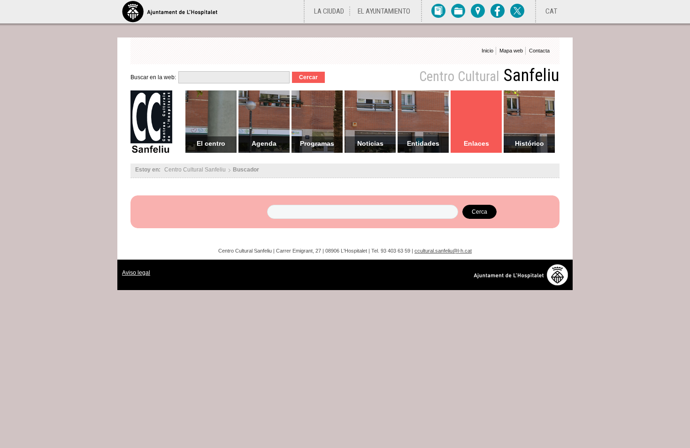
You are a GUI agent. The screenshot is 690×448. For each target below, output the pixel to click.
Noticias (370, 143)
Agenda (264, 143)
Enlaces (476, 143)
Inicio (487, 50)
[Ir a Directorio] (438, 10)
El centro (211, 143)
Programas (317, 143)
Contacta (539, 50)
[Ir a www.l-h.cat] (523, 283)
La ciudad (329, 11)
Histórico (529, 143)
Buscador (246, 169)
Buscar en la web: (153, 77)
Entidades (423, 143)
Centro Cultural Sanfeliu (195, 169)
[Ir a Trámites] (458, 10)
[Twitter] (517, 10)
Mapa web (511, 50)
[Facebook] (498, 10)
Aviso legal (136, 272)
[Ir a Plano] (478, 10)
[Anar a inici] (154, 152)
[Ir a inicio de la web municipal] (169, 11)
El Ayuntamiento (384, 11)
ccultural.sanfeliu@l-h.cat (443, 251)
